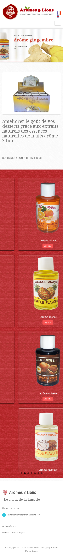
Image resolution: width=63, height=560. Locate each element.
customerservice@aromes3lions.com (23, 514)
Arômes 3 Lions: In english (13, 532)
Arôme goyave (8, 393)
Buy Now (7, 246)
